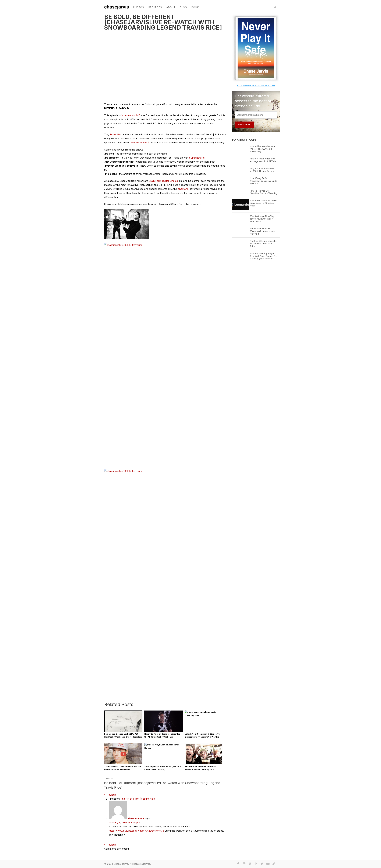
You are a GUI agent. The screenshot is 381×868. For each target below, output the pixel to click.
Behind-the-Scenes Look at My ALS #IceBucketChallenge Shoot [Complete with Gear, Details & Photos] (123, 737)
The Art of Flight (139, 142)
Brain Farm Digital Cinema (163, 180)
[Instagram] (244, 864)
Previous (110, 794)
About (170, 7)
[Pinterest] (250, 864)
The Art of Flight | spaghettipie (137, 798)
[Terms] (274, 864)
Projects (155, 7)
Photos (138, 7)
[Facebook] (238, 864)
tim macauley (136, 818)
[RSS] (256, 864)
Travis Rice (116, 134)
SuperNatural (196, 157)
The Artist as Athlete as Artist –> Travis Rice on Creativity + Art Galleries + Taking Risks (201, 770)
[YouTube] (268, 864)
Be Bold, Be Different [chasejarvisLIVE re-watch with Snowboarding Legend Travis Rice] (163, 22)
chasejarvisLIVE (131, 115)
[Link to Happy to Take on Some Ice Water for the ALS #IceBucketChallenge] (163, 731)
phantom (183, 188)
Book (195, 7)
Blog (183, 7)
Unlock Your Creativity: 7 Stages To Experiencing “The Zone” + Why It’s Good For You (202, 737)
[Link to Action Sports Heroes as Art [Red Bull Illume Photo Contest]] (163, 748)
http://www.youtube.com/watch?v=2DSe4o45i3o (136, 830)
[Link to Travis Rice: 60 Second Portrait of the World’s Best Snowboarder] (123, 764)
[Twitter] (262, 864)
